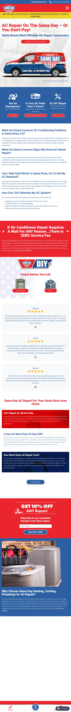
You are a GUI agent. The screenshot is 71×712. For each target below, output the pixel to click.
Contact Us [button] (35, 482)
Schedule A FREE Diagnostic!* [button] (35, 42)
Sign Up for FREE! (35, 532)
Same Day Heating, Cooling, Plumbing (9, 9)
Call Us (10, 710)
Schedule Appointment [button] (39, 2)
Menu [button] (35, 708)
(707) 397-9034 (61, 2)
